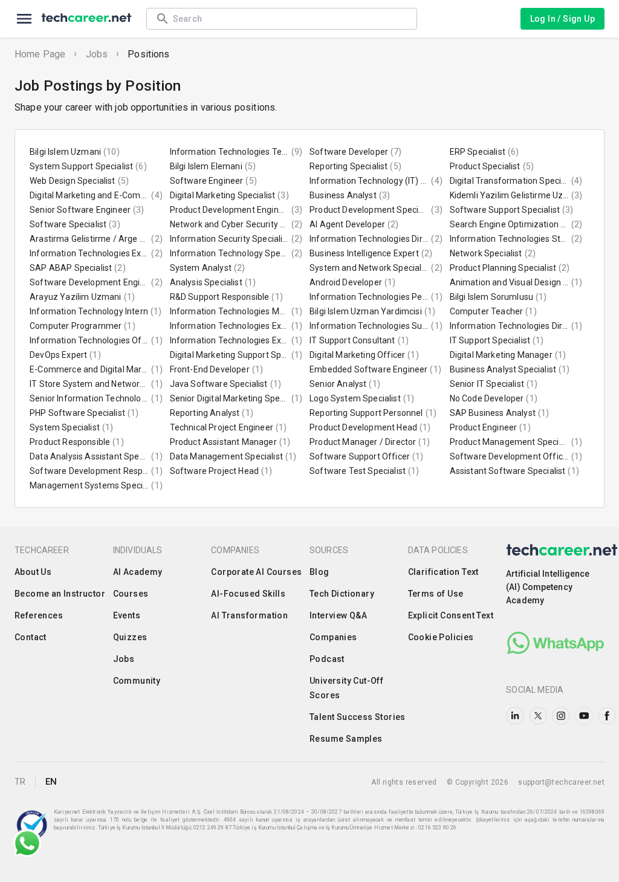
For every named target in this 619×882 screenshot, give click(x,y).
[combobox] (289, 18)
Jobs (97, 54)
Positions (148, 54)
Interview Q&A (338, 615)
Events (126, 615)
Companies (333, 637)
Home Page (40, 54)
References (39, 615)
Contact (31, 637)
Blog (319, 572)
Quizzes (130, 637)
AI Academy (138, 572)
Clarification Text (443, 572)
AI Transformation (249, 615)
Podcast (327, 659)
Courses (131, 593)
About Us (33, 572)
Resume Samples (346, 739)
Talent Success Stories (358, 717)
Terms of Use (436, 593)
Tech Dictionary (342, 593)
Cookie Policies (441, 637)
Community (137, 681)
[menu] (24, 18)
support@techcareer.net (561, 782)
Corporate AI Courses (256, 572)
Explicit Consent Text (450, 615)
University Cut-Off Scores (346, 688)
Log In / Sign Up (562, 19)
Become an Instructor (60, 593)
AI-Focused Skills (248, 593)
